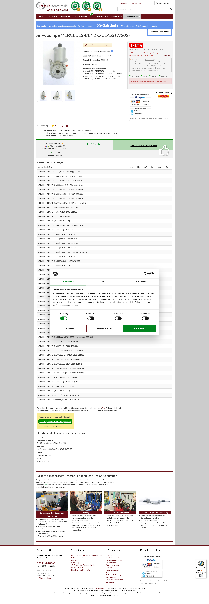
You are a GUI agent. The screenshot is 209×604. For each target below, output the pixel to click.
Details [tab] (105, 282)
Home (40, 16)
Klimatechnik (116, 16)
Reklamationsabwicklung (80, 558)
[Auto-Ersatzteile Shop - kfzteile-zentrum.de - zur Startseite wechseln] (52, 6)
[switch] (90, 318)
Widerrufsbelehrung (113, 575)
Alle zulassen (139, 328)
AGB (107, 572)
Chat (104, 408)
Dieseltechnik (101, 16)
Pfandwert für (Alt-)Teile (80, 570)
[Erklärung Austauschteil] (112, 51)
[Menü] (205, 560)
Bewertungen (60, 126)
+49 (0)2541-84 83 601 (162, 55)
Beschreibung (42, 126)
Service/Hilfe (136, 3)
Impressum (110, 582)
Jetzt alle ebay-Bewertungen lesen (144, 146)
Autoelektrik (65, 16)
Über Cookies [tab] (141, 282)
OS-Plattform (111, 563)
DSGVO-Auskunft (113, 558)
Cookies (109, 555)
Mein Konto (124, 3)
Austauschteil (149, 60)
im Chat (52, 426)
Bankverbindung (112, 577)
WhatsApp (75, 563)
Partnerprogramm (112, 565)
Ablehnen (70, 328)
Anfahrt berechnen (44, 578)
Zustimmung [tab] (68, 282)
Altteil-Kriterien (77, 567)
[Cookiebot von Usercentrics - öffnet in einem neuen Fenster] (145, 274)
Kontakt (74, 560)
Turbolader (51, 16)
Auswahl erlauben (104, 328)
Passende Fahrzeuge (94, 45)
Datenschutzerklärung (114, 580)
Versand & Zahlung (113, 570)
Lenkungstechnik (132, 16)
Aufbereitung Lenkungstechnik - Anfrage (86, 555)
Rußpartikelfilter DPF (83, 16)
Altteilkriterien (158, 64)
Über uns (109, 567)
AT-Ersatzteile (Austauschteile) (83, 565)
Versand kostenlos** (157, 49)
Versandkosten (99, 588)
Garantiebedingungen (114, 560)
